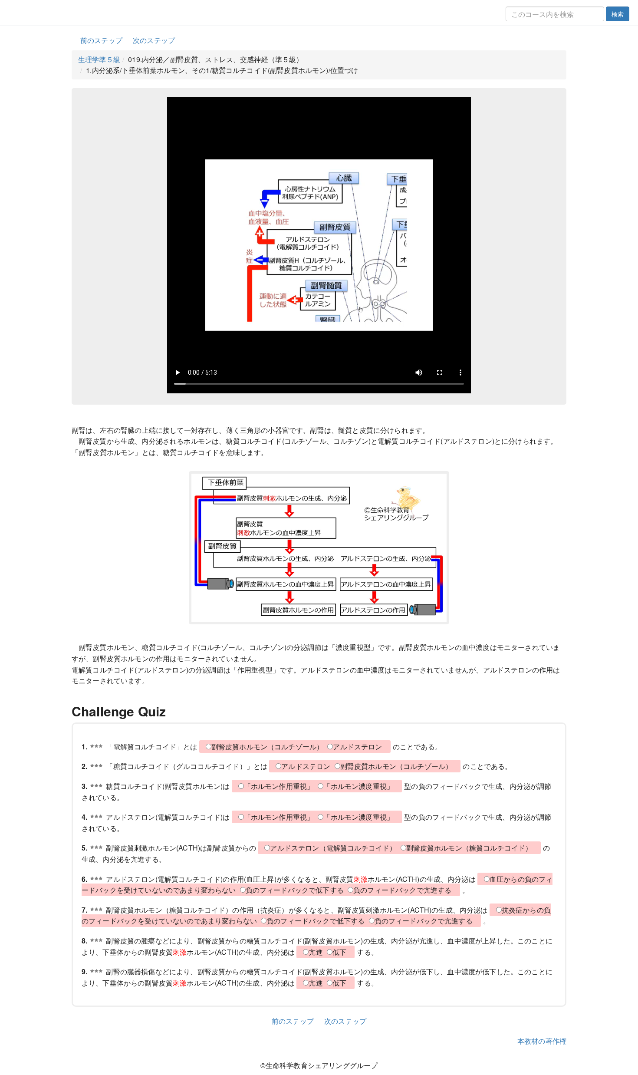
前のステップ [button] (101, 40)
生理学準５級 (99, 59)
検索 (618, 14)
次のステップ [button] (154, 40)
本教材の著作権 (541, 1041)
